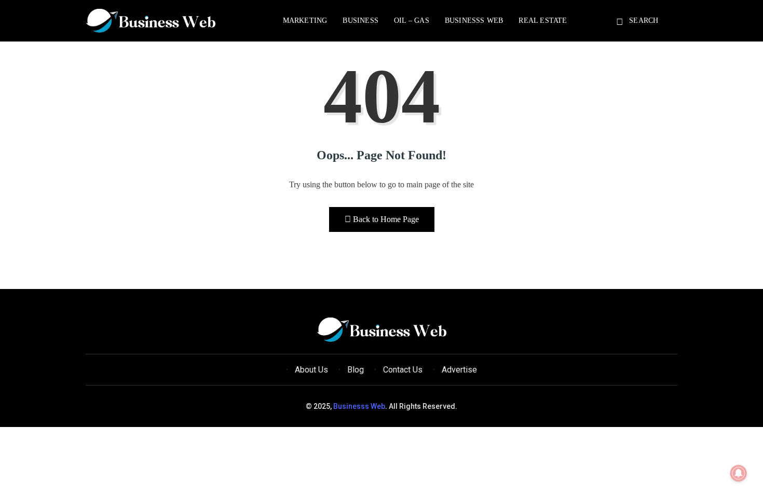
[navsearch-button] (621, 22)
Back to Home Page (386, 219)
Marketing (305, 20)
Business (360, 20)
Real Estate (543, 20)
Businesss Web (474, 20)
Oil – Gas (411, 20)
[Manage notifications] (738, 473)
